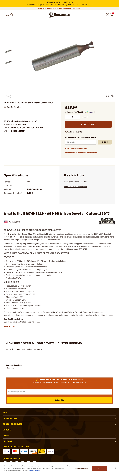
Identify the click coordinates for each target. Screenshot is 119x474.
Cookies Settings (81, 468)
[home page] (59, 15)
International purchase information (81, 153)
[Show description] (9, 326)
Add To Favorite (14, 107)
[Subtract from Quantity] (67, 117)
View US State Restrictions (75, 187)
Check (105, 142)
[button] (7, 14)
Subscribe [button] (59, 400)
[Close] (115, 468)
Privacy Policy (34, 470)
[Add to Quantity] (77, 117)
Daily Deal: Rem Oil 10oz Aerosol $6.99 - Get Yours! (59, 8)
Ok (99, 468)
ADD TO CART (88, 124)
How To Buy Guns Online (76, 149)
